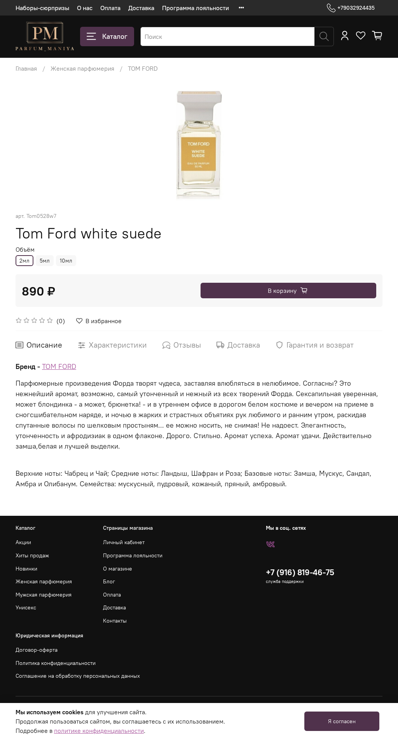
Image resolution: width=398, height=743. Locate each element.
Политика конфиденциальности (56, 662)
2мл (24, 260)
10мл (66, 260)
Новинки (26, 568)
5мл (45, 260)
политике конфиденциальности (99, 730)
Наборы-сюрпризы (42, 8)
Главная (26, 68)
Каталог (114, 36)
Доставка (141, 8)
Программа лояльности (195, 8)
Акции (23, 542)
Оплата (110, 8)
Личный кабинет (124, 542)
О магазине (117, 568)
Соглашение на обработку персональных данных (78, 675)
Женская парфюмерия (82, 68)
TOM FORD (143, 68)
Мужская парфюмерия (44, 594)
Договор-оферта (37, 649)
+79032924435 (356, 7)
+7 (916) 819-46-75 (300, 572)
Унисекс (26, 607)
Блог (109, 581)
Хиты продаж (32, 555)
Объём (25, 249)
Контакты (115, 620)
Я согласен (342, 721)
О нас (85, 8)
